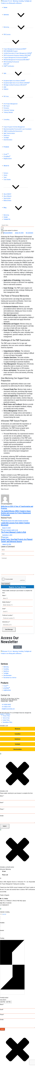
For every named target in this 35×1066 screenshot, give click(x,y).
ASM (5, 87)
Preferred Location (7, 615)
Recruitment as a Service (9, 677)
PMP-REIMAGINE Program (11, 51)
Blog (5, 207)
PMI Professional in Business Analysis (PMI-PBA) (17, 55)
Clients (5, 175)
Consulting (6, 119)
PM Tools (6, 96)
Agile (5, 73)
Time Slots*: (3, 1000)
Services (6, 14)
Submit (4, 826)
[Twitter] (3, 493)
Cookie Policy (6, 720)
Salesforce (6, 135)
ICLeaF (6, 154)
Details (2, 816)
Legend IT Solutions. (5, 714)
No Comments (29, 233)
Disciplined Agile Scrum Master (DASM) (14, 80)
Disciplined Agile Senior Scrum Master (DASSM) (17, 83)
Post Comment (5, 584)
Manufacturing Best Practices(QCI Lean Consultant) (17, 129)
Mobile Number (6, 602)
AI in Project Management (11, 103)
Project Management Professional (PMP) (15, 49)
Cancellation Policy (7, 722)
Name (4, 595)
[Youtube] (16, 658)
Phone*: (2, 1014)
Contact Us (7, 219)
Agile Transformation (9, 133)
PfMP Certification (9, 66)
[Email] (5, 493)
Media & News (7, 200)
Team (5, 177)
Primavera (6, 108)
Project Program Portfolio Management (14, 127)
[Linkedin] (4, 493)
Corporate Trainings (9, 110)
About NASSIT (7, 194)
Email (4, 608)
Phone (2, 809)
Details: (2, 1019)
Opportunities (7, 198)
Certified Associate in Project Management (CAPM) (18, 53)
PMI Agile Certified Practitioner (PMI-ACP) (15, 85)
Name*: (2, 1004)
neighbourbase (8, 158)
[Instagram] (25, 658)
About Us (6, 165)
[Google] (12, 658)
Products (6, 147)
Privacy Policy (6, 716)
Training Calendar (8, 112)
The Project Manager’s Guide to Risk (13, 532)
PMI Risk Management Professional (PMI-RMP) (16, 59)
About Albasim (7, 196)
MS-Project (7, 106)
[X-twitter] (7, 658)
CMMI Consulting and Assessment (13, 131)
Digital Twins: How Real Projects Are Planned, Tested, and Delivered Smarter (17, 540)
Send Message (9, 629)
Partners (6, 173)
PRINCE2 (6, 89)
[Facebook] (1, 493)
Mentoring (6, 27)
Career (6, 217)
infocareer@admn (8, 233)
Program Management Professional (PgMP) (16, 57)
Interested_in (6, 622)
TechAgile (6, 137)
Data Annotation (8, 139)
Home (5, 7)
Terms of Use (6, 718)
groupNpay (7, 156)
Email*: (2, 1009)
